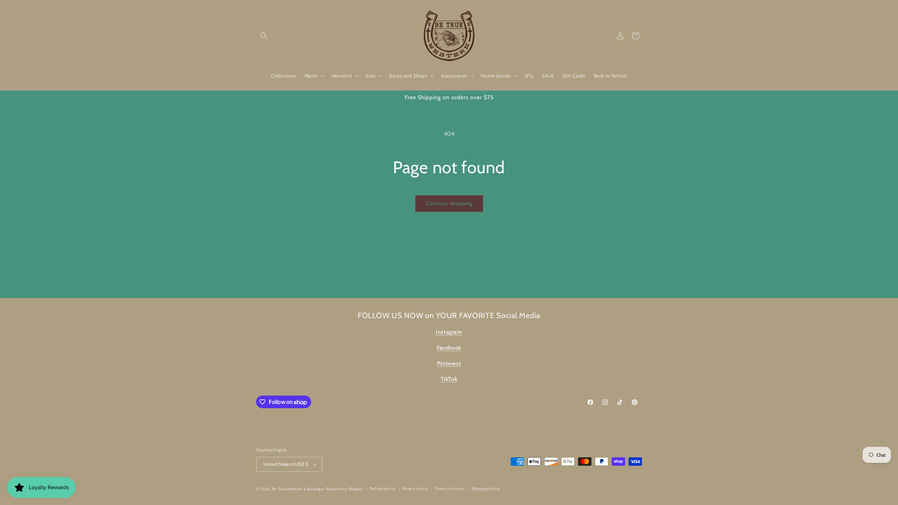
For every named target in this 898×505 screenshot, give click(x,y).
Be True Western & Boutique (298, 488)
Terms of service (450, 488)
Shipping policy (486, 488)
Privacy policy (415, 488)
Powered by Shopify (344, 488)
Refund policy (383, 488)
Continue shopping (449, 203)
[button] (264, 35)
